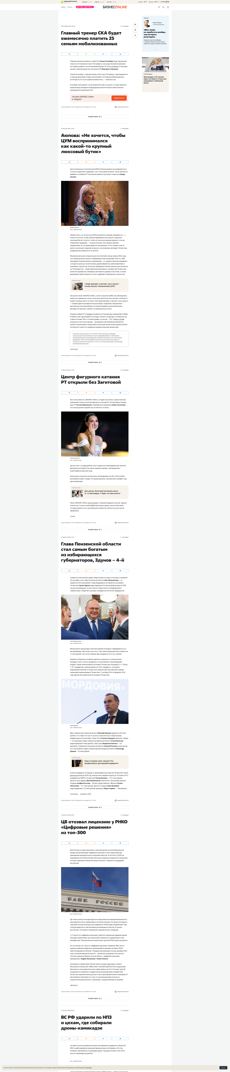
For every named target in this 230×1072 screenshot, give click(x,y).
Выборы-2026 (85, 794)
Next (167, 49)
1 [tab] (154, 49)
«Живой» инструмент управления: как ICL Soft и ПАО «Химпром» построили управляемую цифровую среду (155, 81)
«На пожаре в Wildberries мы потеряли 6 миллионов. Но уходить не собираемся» (155, 34)
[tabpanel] (155, 33)
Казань (141, 2)
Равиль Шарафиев (158, 22)
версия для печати (122, 107)
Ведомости (119, 591)
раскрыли (74, 775)
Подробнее (88, 1067)
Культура (74, 349)
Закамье (69, 7)
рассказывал (93, 503)
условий (121, 319)
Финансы (74, 985)
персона (146, 18)
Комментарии (95, 116)
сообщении (119, 860)
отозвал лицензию (108, 964)
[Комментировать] (135, 24)
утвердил (88, 314)
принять (223, 1067)
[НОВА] (85, 7)
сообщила (114, 66)
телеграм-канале (95, 1051)
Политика (74, 794)
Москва (151, 2)
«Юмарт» (155, 24)
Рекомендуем (148, 74)
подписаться (119, 98)
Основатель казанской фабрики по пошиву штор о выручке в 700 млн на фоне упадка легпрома (155, 44)
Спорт (72, 516)
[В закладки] (135, 30)
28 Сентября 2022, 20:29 (68, 26)
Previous (144, 49)
